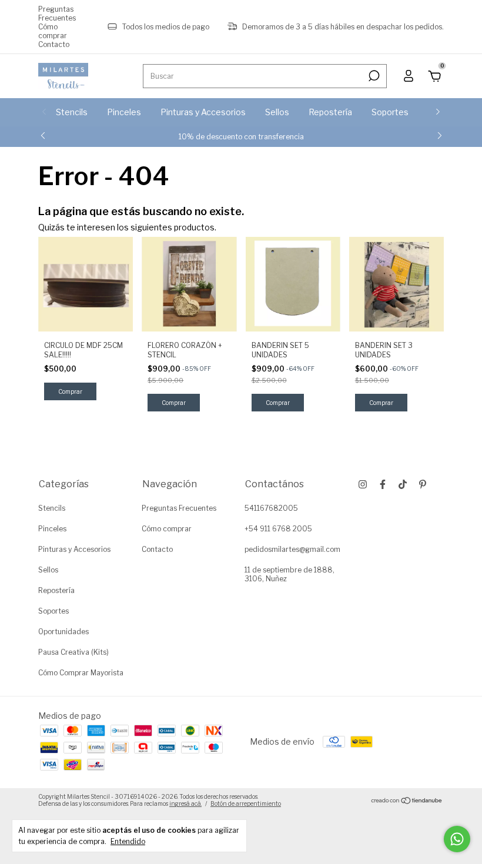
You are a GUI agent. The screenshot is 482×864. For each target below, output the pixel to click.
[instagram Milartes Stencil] (362, 484)
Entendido (128, 841)
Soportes (390, 112)
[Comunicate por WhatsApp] (457, 839)
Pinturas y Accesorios (203, 112)
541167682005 (271, 508)
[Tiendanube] (407, 801)
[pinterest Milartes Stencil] (422, 484)
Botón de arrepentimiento (245, 803)
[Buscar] (373, 76)
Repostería (330, 112)
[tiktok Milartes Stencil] (402, 484)
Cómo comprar (52, 31)
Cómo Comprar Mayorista (80, 672)
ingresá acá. (185, 803)
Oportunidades (63, 631)
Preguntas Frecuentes (57, 13)
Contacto (53, 44)
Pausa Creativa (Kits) (73, 652)
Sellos (277, 112)
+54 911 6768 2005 (278, 528)
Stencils (72, 112)
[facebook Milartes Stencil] (382, 484)
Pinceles (124, 112)
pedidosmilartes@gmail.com (292, 549)
